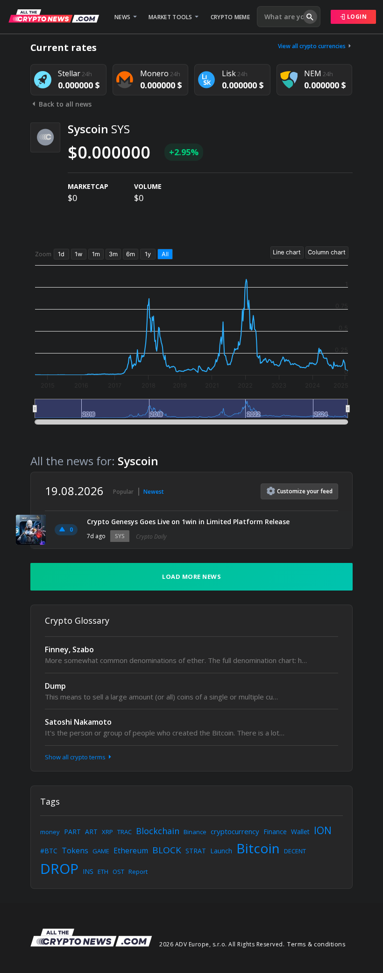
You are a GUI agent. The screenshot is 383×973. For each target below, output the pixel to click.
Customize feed (305, 491)
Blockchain (157, 830)
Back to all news (64, 104)
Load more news (191, 576)
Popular (123, 492)
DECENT (295, 851)
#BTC (48, 850)
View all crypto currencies (312, 46)
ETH (103, 871)
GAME (100, 851)
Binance (195, 832)
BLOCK (166, 850)
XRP (107, 832)
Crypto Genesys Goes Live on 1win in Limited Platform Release (188, 521)
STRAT (195, 850)
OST (118, 871)
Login (356, 17)
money (50, 832)
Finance (275, 831)
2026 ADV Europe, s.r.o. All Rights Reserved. (221, 944)
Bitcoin (258, 848)
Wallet (300, 831)
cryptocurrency (235, 831)
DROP (59, 868)
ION (323, 830)
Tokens (75, 850)
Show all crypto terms (76, 757)
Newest (153, 492)
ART (91, 831)
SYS (120, 536)
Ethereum (130, 850)
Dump (55, 686)
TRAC (124, 832)
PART (72, 831)
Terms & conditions (316, 944)
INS (88, 871)
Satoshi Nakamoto (78, 722)
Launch (221, 850)
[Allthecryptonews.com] (53, 16)
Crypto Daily (151, 537)
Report (138, 871)
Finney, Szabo (69, 649)
